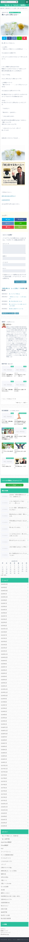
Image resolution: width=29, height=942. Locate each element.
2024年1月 (4, 593)
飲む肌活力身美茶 (6, 918)
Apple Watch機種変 (6, 842)
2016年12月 (4, 803)
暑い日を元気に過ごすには (15, 301)
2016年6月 (4, 822)
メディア (3, 864)
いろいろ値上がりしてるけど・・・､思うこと (16, 502)
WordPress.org (5, 934)
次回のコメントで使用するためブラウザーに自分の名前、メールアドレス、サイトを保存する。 (14, 276)
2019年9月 (4, 698)
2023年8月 (4, 600)
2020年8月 (4, 663)
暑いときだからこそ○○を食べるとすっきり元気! (17, 305)
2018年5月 (4, 749)
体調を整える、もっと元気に (10, 288)
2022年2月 (4, 625)
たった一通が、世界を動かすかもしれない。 (18, 508)
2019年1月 (4, 724)
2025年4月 (4, 587)
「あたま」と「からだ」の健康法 (14, 5)
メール (5, 262)
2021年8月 (4, 632)
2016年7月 (4, 819)
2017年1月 (4, 800)
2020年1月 (4, 686)
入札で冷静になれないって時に (18, 547)
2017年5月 (4, 787)
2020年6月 (4, 670)
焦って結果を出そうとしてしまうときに (18, 554)
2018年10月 (4, 733)
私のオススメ (4, 905)
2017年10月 (4, 772)
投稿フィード (4, 930)
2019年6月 (4, 708)
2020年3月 (4, 679)
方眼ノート (4, 880)
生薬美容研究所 (6, 200)
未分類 (22, 288)
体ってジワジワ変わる (14, 293)
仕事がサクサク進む (6, 867)
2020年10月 (4, 657)
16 (14, 569)
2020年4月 (4, 676)
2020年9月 (4, 660)
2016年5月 (4, 826)
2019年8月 (4, 702)
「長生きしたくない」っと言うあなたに (17, 297)
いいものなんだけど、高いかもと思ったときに (18, 534)
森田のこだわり (5, 893)
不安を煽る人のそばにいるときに (18, 521)
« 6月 (2, 575)
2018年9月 (4, 737)
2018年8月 (4, 740)
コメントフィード (6, 932)
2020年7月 (4, 667)
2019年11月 (4, 692)
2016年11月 (4, 807)
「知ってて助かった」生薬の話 (9, 835)
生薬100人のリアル (6, 899)
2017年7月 (4, 781)
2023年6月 (4, 606)
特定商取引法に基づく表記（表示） (11, 896)
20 (2, 571)
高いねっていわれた (14, 527)
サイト (4, 268)
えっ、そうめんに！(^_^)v (9, 398)
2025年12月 (4, 584)
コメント (6, 243)
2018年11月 (4, 730)
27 (2, 573)
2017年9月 (4, 775)
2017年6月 (4, 784)
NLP (2, 848)
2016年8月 (4, 816)
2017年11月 (4, 768)
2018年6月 (4, 746)
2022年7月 (4, 616)
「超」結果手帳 (5, 839)
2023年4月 (4, 613)
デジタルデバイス (6, 858)
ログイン (3, 929)
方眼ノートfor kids (6, 883)
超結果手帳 (4, 912)
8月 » (5, 575)
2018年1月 (4, 762)
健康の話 (3, 874)
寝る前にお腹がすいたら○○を (16, 308)
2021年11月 (4, 628)
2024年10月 (4, 590)
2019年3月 (4, 717)
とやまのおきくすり (6, 861)
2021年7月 (4, 635)
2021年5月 (4, 638)
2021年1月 (4, 651)
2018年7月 (4, 743)
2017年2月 (4, 797)
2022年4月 (4, 622)
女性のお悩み (4, 877)
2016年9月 (4, 813)
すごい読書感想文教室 (7, 855)
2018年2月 (4, 759)
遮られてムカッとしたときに (17, 540)
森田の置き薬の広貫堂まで (9, 196)
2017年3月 (4, 794)
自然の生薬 (4, 909)
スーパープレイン (6, 851)
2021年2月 (4, 648)
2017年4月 (4, 791)
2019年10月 (4, 695)
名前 (4, 256)
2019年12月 (4, 689)
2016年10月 (4, 810)
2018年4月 (4, 752)
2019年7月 (4, 705)
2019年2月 (4, 721)
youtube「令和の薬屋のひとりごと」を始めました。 (17, 495)
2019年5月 (4, 711)
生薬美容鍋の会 (5, 902)
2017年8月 (4, 778)
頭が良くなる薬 (5, 915)
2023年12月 (4, 597)
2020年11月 (4, 654)
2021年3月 (4, 644)
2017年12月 (4, 765)
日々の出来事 (4, 886)
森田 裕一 (9, 324)
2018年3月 (4, 756)
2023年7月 (4, 603)
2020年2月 (4, 683)
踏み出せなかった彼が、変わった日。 (18, 515)
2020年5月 (4, 673)
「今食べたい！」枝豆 (20, 402)
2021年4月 (4, 641)
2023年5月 (4, 609)
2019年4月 (4, 714)
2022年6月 (4, 619)
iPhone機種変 (4, 845)
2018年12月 (4, 727)
